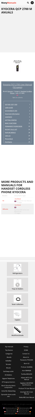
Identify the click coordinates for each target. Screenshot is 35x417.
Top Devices (9, 350)
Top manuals (9, 347)
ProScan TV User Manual (26, 388)
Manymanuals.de (24, 408)
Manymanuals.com (11, 408)
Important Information (12, 114)
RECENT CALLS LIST (11, 129)
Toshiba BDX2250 (26, 374)
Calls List (8, 136)
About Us (26, 357)
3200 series (5, 209)
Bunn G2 (26, 363)
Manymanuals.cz (24, 412)
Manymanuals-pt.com (24, 413)
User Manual (18, 198)
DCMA (26, 350)
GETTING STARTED (11, 120)
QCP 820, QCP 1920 (11, 104)
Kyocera (10, 91)
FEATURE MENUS (10, 133)
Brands (9, 357)
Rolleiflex (8, 361)
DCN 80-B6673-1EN (11, 111)
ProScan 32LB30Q (26, 367)
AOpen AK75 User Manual (26, 378)
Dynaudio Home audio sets (8, 395)
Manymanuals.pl (11, 412)
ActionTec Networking (8, 391)
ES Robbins (8, 375)
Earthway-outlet (8, 371)
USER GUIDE (9, 108)
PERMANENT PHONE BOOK (13, 126)
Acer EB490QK (26, 370)
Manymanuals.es (9, 413)
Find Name (8, 142)
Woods (8, 368)
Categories (9, 354)
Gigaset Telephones (8, 378)
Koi (3, 200)
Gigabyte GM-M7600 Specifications (26, 384)
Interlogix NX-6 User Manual (26, 393)
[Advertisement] (17, 33)
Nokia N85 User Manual (26, 397)
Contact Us (25, 354)
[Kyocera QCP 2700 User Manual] (17, 69)
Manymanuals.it (24, 410)
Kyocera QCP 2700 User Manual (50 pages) (17, 86)
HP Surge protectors (8, 382)
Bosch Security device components (8, 386)
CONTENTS (8, 117)
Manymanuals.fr (11, 410)
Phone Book (9, 139)
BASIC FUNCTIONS (10, 123)
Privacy (26, 347)
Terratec (8, 364)
